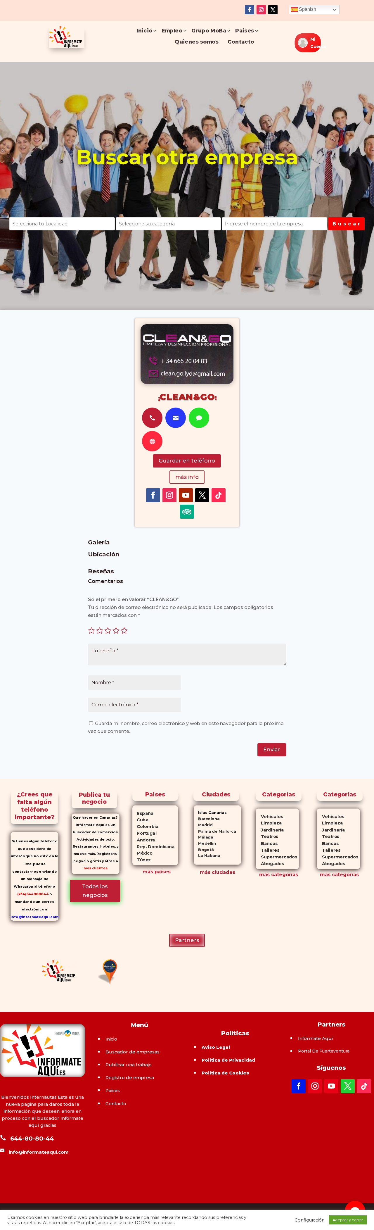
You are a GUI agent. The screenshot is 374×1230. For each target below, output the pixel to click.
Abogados (270, 863)
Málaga (203, 837)
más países (157, 871)
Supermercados (276, 856)
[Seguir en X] (273, 9)
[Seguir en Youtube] (186, 495)
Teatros (267, 836)
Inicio (144, 31)
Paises (244, 31)
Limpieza (269, 823)
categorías (284, 874)
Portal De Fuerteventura (323, 1051)
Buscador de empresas (132, 1052)
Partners (187, 940)
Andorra (144, 840)
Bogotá (204, 849)
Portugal (145, 833)
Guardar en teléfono (187, 461)
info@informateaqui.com (34, 917)
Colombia (146, 826)
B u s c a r (346, 224)
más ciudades (217, 872)
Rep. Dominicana (154, 846)
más (264, 874)
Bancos (267, 843)
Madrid (203, 824)
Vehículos (269, 816)
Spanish (307, 9)
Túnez (142, 859)
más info (187, 477)
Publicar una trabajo (128, 1064)
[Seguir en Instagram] (261, 9)
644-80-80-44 (32, 1138)
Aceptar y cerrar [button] (348, 1219)
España (143, 813)
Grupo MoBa (208, 31)
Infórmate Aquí (315, 1038)
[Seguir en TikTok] (219, 495)
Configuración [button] (310, 1220)
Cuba (141, 819)
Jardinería (270, 829)
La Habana (207, 855)
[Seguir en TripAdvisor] (187, 512)
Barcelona (206, 818)
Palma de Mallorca (215, 831)
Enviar (271, 749)
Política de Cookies (225, 1073)
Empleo (171, 31)
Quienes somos (197, 42)
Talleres (267, 850)
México (143, 853)
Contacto (241, 42)
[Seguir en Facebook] (249, 9)
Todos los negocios (95, 891)
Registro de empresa (129, 1077)
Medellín (205, 843)
